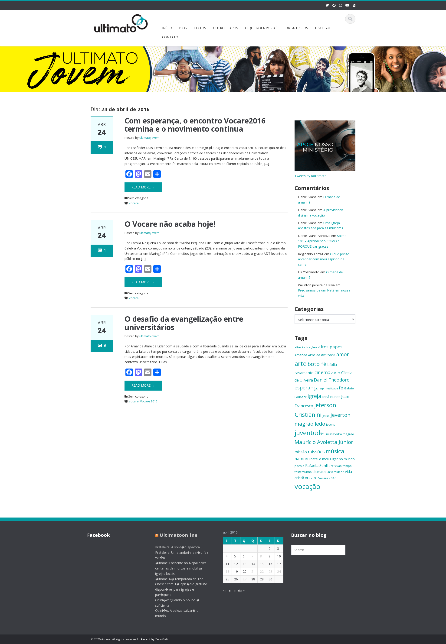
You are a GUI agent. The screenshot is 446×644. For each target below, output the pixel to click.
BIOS (183, 28)
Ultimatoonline (178, 535)
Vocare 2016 (148, 401)
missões (316, 452)
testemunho (303, 472)
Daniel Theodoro (332, 380)
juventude (309, 432)
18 (227, 571)
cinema (322, 372)
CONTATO (170, 37)
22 (262, 571)
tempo (347, 466)
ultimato (319, 471)
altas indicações (306, 347)
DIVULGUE (323, 28)
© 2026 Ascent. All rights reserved (114, 639)
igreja (314, 396)
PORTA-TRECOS (295, 28)
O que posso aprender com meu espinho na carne (323, 259)
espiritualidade (329, 388)
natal (314, 458)
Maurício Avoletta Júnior (324, 442)
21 (253, 571)
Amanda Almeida (307, 355)
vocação (307, 486)
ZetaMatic (162, 639)
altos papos (330, 347)
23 (270, 571)
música (335, 451)
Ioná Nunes (331, 396)
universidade (335, 472)
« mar (227, 590)
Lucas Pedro (333, 434)
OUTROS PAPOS (225, 28)
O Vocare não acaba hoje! (170, 224)
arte (301, 363)
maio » (239, 590)
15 (262, 564)
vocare (134, 203)
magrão (348, 434)
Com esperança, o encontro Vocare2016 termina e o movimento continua (195, 125)
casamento (304, 372)
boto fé (317, 364)
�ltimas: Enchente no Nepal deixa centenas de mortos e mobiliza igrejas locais (181, 568)
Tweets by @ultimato (311, 176)
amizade (328, 354)
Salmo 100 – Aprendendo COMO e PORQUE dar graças (322, 241)
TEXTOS (200, 28)
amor (342, 354)
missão (301, 451)
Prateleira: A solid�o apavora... (178, 547)
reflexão (336, 466)
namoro (302, 458)
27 (244, 579)
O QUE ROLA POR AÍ (260, 28)
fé (341, 388)
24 (279, 571)
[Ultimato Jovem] (121, 22)
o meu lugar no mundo (337, 458)
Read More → (143, 187)
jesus (326, 415)
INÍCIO (167, 28)
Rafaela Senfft (317, 465)
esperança (307, 387)
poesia (299, 466)
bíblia (332, 364)
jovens (330, 424)
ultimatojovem (149, 138)
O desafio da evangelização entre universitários (184, 323)
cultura (335, 373)
